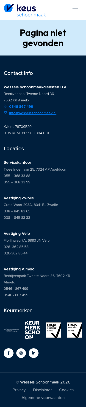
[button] (8, 353)
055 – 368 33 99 (17, 182)
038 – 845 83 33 (17, 217)
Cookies (66, 390)
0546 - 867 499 (16, 288)
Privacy (19, 390)
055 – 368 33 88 (17, 175)
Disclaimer (42, 390)
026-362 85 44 (16, 253)
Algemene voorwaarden (43, 398)
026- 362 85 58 (16, 246)
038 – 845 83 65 (17, 211)
